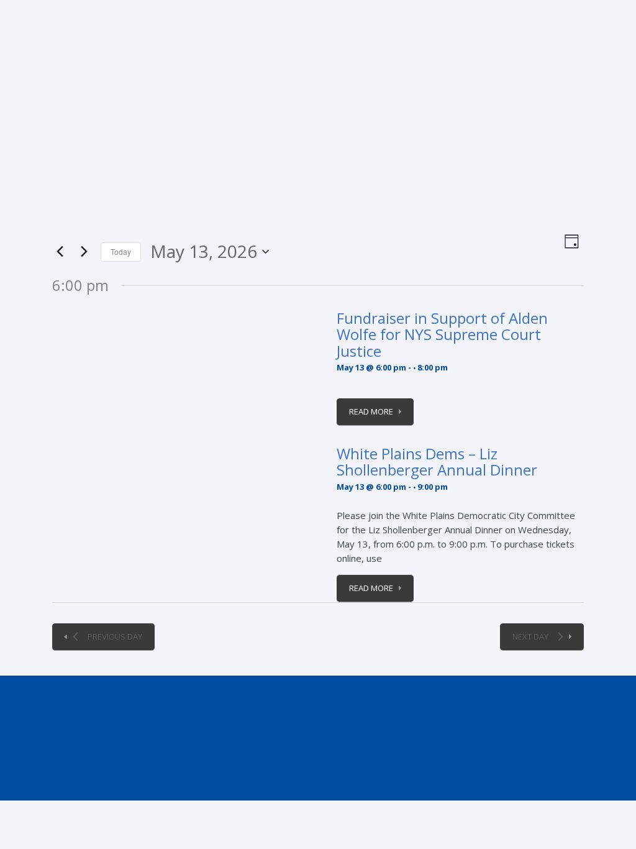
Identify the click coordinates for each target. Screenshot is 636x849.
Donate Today (558, 132)
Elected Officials (148, 182)
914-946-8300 (81, 11)
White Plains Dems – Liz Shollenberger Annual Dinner (437, 461)
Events (86, 175)
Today (121, 251)
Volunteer (508, 175)
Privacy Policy (117, 777)
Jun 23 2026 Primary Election (255, 182)
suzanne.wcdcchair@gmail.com (211, 11)
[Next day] (83, 251)
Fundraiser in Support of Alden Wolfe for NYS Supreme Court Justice (442, 334)
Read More (371, 411)
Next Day (530, 636)
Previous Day (115, 636)
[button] (600, 173)
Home (44, 175)
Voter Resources (435, 182)
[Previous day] (59, 251)
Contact (563, 175)
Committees (358, 175)
